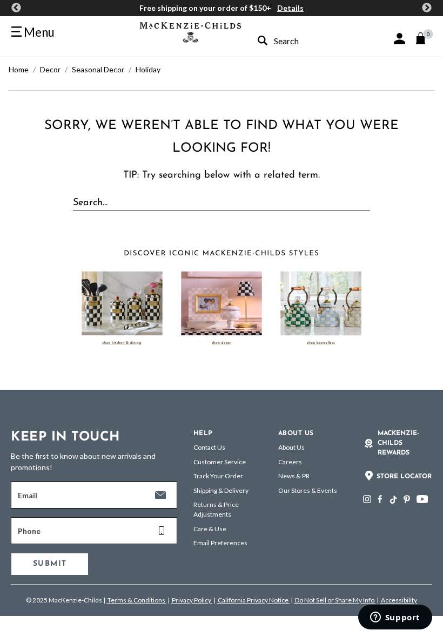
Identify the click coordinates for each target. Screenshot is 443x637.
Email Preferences (220, 543)
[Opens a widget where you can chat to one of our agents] (395, 618)
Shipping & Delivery (221, 490)
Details (290, 7)
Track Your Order (218, 476)
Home (19, 69)
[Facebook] (380, 499)
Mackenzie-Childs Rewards (398, 443)
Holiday (148, 69)
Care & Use (209, 529)
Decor (50, 69)
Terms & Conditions (136, 600)
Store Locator (404, 476)
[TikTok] (392, 500)
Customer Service (219, 462)
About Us (291, 447)
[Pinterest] (407, 499)
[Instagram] (367, 499)
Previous (16, 8)
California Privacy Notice (253, 600)
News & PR (294, 476)
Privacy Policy (191, 600)
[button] (399, 38)
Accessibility (398, 600)
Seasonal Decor (98, 69)
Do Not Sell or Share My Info (334, 600)
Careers (290, 462)
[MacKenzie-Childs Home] (190, 31)
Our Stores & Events (307, 490)
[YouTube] (422, 499)
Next (426, 8)
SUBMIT (49, 564)
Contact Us (209, 447)
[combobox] (300, 40)
